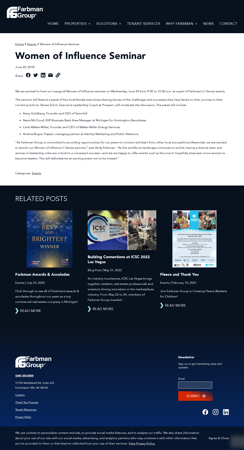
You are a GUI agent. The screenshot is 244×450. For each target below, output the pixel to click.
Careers (20, 395)
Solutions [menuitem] (106, 23)
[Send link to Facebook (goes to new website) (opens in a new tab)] (28, 76)
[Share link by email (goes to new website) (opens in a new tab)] (50, 76)
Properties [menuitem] (76, 23)
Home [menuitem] (53, 23)
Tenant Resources (25, 409)
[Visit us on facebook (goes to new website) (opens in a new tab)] (205, 412)
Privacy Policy (23, 417)
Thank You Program (27, 402)
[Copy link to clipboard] (58, 76)
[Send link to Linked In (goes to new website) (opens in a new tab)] (43, 76)
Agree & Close (219, 438)
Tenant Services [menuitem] (143, 23)
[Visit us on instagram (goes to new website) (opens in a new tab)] (215, 412)
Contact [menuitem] (228, 23)
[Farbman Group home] (25, 13)
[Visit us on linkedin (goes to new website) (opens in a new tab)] (226, 412)
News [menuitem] (208, 23)
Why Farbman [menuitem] (179, 23)
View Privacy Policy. (142, 443)
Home (19, 44)
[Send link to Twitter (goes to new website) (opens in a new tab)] (35, 76)
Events (31, 44)
